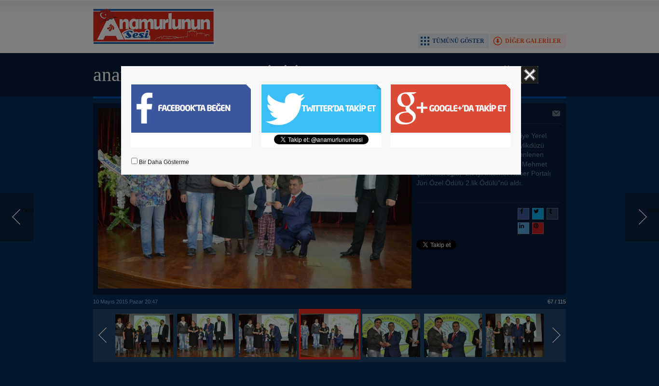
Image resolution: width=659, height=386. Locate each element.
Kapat (529, 74)
